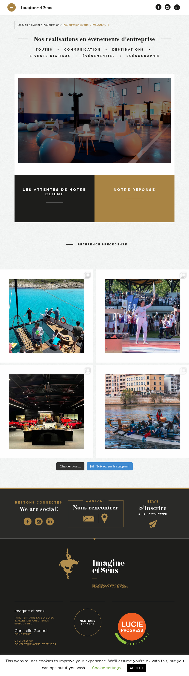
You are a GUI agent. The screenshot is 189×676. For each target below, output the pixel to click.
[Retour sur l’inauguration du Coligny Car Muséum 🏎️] (46, 411)
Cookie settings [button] (106, 668)
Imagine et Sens (36, 9)
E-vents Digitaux (50, 55)
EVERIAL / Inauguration (45, 24)
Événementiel (98, 55)
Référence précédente (102, 244)
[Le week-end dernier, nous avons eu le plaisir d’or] (46, 316)
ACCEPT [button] (136, 668)
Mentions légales (87, 622)
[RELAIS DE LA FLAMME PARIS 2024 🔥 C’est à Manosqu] (142, 316)
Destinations (128, 49)
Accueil (23, 24)
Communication (82, 49)
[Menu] (11, 7)
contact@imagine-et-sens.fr (35, 644)
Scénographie (143, 55)
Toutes (44, 49)
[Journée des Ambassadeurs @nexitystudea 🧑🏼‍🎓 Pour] (142, 411)
